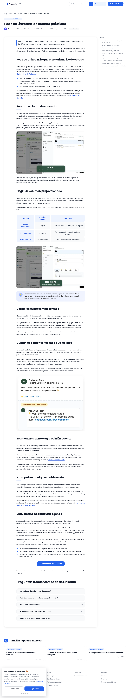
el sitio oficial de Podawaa (26, 74)
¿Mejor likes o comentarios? (30, 605)
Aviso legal (50, 676)
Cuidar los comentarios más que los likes (112, 54)
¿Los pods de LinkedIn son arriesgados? (35, 591)
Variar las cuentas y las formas (111, 50)
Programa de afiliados (108, 682)
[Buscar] (91, 4)
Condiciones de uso (54, 679)
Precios (103, 676)
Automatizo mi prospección (50, 564)
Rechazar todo (14, 689)
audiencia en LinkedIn (56, 460)
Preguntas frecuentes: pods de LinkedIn (114, 66)
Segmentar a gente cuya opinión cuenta (113, 58)
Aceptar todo (34, 689)
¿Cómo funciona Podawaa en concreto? (35, 618)
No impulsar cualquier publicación (112, 60)
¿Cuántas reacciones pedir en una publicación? (38, 598)
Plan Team (104, 679)
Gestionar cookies (53, 685)
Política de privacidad (54, 682)
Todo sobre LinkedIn (15, 13)
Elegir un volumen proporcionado (112, 48)
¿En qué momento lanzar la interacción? (35, 611)
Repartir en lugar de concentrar (111, 45)
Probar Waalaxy (115, 4)
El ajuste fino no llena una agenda (111, 63)
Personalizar (24, 693)
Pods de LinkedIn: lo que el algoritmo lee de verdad (113, 41)
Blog (20, 4)
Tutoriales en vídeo (80, 676)
